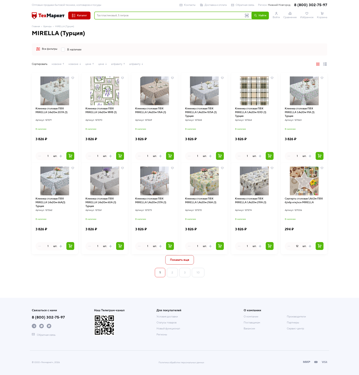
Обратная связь (245, 5)
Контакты (190, 5)
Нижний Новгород (279, 5)
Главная (36, 26)
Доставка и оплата (216, 5)
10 (198, 272)
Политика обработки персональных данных (181, 362)
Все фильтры (49, 49)
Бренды (47, 26)
